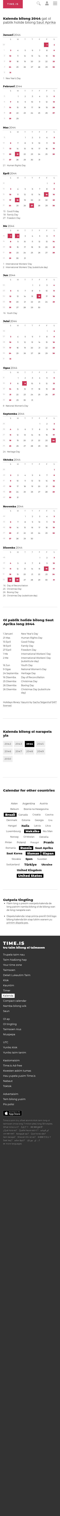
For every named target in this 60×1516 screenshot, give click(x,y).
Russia (26, 848)
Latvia (37, 825)
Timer (6, 990)
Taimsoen (9, 970)
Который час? (22, 1133)
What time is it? (11, 1127)
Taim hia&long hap (15, 959)
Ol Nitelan (28, 837)
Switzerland (13, 864)
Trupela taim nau (14, 954)
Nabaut (8, 1081)
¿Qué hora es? (10, 1130)
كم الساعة (44, 1130)
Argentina (28, 803)
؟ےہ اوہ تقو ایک (33, 1140)
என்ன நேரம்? (19, 1140)
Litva (48, 825)
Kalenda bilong (29, 20)
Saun (6, 1011)
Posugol (34, 842)
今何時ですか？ (44, 1137)
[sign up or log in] (47, 4)
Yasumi (25, 702)
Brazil (10, 815)
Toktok (7, 1086)
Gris (50, 820)
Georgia (39, 820)
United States (30, 876)
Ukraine (46, 864)
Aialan (14, 803)
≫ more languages (12, 1143)
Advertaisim (10, 1094)
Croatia (36, 814)
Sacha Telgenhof (42, 702)
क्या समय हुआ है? (37, 1127)
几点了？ (25, 1127)
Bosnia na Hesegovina (36, 809)
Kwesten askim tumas (17, 1070)
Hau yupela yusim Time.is (19, 1075)
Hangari (12, 825)
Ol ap (6, 1019)
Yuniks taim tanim (14, 1052)
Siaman (33, 853)
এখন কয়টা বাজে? (8, 1133)
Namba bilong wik (14, 1006)
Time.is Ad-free (12, 1065)
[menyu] (55, 3)
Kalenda (8, 995)
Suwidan (42, 859)
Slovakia (16, 859)
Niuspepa (9, 1034)
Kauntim (8, 985)
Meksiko (32, 831)
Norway (14, 837)
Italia (25, 825)
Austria (44, 803)
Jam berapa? (9, 1137)
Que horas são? (38, 1133)
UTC (5, 1042)
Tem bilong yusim (14, 1099)
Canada (23, 814)
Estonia (26, 820)
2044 (17, 34)
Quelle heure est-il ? (28, 1130)
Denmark (11, 820)
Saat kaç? (7, 1140)
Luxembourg (13, 831)
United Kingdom (29, 870)
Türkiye (30, 864)
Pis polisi (8, 1104)
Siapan (48, 853)
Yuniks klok (10, 1047)
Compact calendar (14, 1000)
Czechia (49, 814)
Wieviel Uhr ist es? (26, 1137)
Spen (29, 859)
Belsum (14, 809)
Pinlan (8, 842)
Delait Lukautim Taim (16, 975)
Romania (11, 848)
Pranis (49, 842)
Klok (6, 980)
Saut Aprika (46, 22)
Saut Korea (14, 853)
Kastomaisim (11, 1060)
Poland (21, 842)
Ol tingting (10, 1024)
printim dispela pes (17, 923)
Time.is (13, 4)
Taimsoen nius (12, 1029)
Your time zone (12, 964)
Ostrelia (43, 837)
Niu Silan (48, 831)
